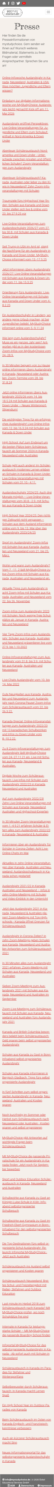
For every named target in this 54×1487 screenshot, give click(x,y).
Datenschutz (27, 1485)
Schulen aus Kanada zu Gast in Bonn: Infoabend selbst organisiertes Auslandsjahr (26, 1059)
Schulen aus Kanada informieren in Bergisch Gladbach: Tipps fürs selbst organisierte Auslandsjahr (26, 1078)
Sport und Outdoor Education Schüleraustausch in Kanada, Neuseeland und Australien (26, 1183)
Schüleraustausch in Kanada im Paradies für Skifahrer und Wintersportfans (26, 1372)
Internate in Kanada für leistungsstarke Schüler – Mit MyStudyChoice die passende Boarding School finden (26, 1331)
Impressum (46, 1485)
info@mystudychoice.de (17, 1479)
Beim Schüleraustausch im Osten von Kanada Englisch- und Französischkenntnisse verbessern (26, 1424)
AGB (12, 1485)
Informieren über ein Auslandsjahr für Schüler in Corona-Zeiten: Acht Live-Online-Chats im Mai (26, 849)
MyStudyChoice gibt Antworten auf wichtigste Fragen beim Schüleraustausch (24, 1142)
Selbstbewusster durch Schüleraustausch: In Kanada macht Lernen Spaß (25, 1391)
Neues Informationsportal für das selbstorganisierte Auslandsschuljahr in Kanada (26, 1457)
